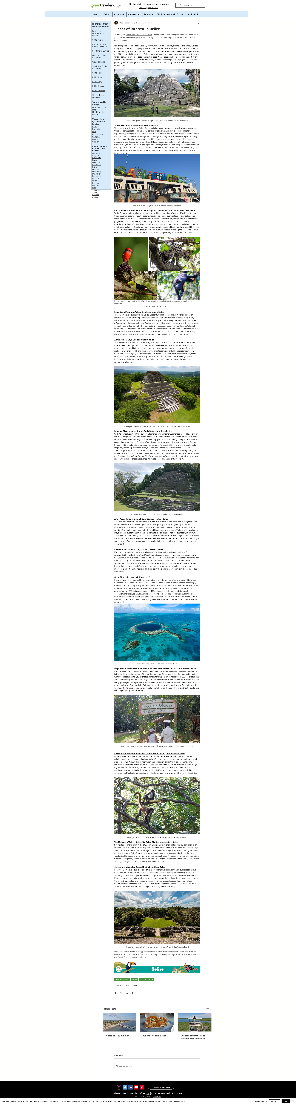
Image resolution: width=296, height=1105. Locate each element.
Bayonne (96, 162)
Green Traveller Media (123, 1093)
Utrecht (95, 142)
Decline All (274, 1101)
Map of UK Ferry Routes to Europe (99, 45)
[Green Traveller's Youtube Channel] (136, 1087)
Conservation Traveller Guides (126, 985)
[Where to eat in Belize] (157, 1022)
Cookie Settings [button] (261, 1101)
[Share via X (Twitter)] (121, 993)
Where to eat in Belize (154, 1035)
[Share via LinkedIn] (127, 993)
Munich (95, 183)
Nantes (95, 185)
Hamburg (96, 171)
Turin (94, 192)
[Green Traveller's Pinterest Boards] (142, 1087)
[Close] (293, 1101)
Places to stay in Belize (118, 1035)
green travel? (152, 8)
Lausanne (96, 176)
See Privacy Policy (179, 1101)
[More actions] (198, 22)
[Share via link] (132, 993)
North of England (99, 55)
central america (147, 979)
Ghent (95, 139)
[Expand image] (131, 254)
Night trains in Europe (98, 113)
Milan (94, 181)
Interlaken (96, 174)
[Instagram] (119, 1087)
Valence (95, 194)
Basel (94, 160)
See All (208, 1008)
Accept (286, 1101)
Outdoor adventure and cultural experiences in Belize (193, 1037)
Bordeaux (96, 164)
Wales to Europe (99, 62)
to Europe (96, 57)
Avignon (95, 155)
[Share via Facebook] (115, 993)
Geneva (95, 169)
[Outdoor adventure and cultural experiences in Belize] (194, 1022)
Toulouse (96, 190)
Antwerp (96, 153)
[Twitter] (125, 1087)
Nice (94, 188)
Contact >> (157, 1097)
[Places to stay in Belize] (119, 1022)
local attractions (122, 979)
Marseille (96, 178)
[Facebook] (130, 1087)
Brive (94, 167)
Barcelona (96, 157)
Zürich (95, 197)
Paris (94, 126)
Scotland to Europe (100, 51)
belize (134, 979)
